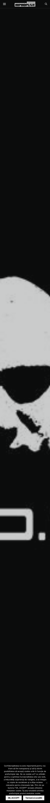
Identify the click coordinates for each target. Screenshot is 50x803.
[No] (46, 782)
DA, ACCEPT (13, 798)
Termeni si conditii (33, 798)
